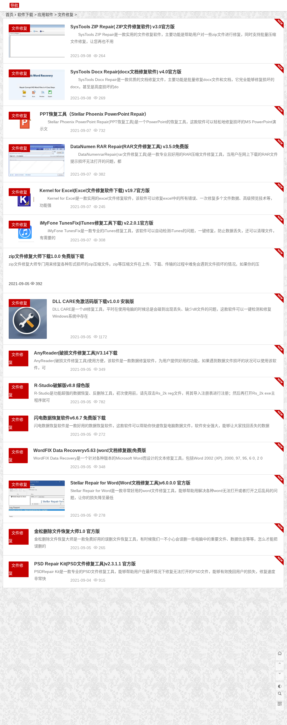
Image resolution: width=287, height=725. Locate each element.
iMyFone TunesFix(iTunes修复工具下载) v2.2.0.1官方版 (96, 223)
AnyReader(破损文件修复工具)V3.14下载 (75, 353)
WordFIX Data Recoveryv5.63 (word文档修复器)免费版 (89, 450)
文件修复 (65, 14)
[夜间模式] (279, 686)
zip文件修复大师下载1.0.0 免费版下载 (46, 256)
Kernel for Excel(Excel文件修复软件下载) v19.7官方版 (95, 190)
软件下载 (25, 14)
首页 (9, 14)
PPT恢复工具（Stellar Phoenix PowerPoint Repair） (94, 114)
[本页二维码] (279, 706)
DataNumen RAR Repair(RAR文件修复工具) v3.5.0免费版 (129, 146)
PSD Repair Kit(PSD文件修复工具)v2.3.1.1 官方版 (85, 563)
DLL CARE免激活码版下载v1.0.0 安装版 (93, 301)
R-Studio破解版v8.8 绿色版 (62, 385)
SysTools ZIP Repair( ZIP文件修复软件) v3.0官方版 (122, 26)
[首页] (279, 656)
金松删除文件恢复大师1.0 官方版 (67, 531)
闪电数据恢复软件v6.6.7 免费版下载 (70, 418)
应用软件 (45, 14)
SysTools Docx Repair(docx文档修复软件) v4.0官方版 (125, 71)
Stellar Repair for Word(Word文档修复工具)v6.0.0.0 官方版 (130, 483)
